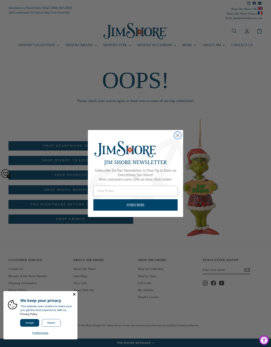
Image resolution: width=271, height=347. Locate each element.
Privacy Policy (28, 314)
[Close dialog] (177, 135)
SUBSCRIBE (135, 205)
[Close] (74, 294)
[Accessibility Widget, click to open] (264, 340)
